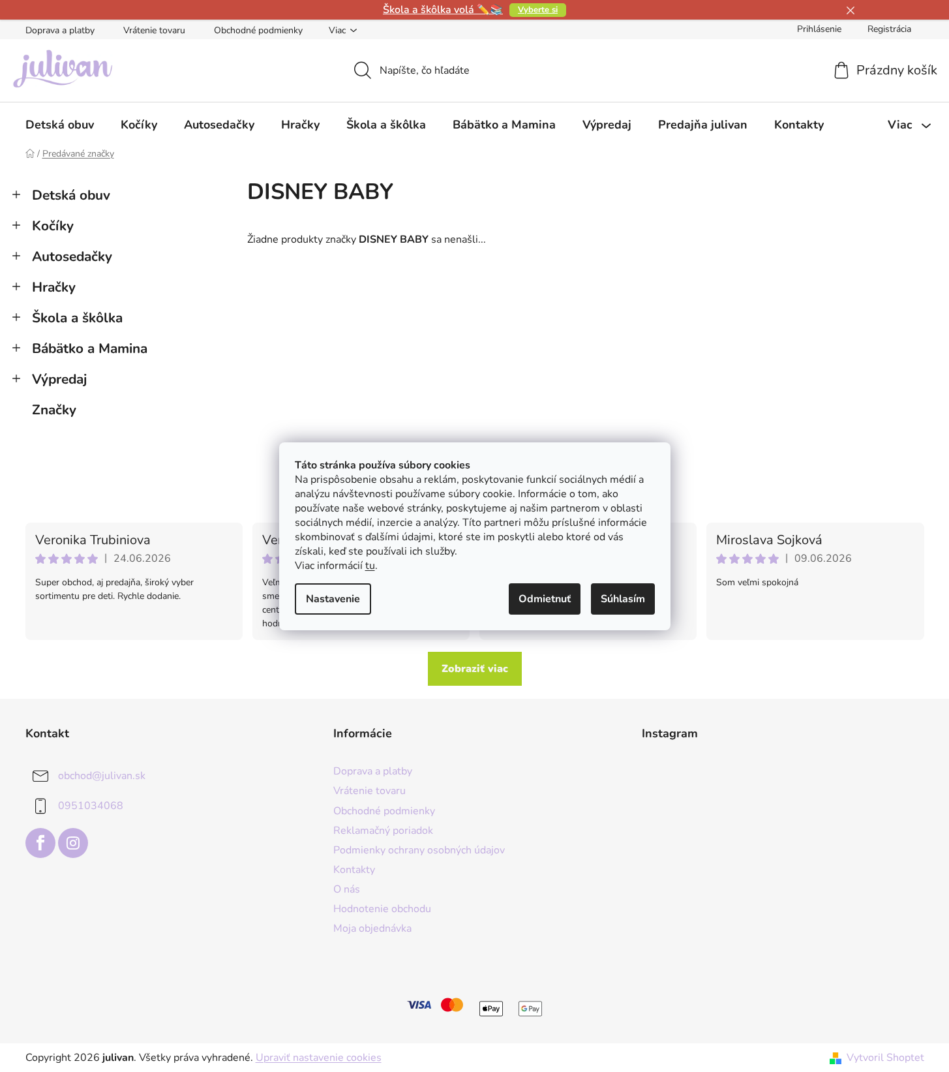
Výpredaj (59, 379)
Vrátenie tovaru (154, 30)
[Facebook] (40, 843)
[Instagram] (73, 843)
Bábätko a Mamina (89, 348)
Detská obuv (71, 195)
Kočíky (53, 226)
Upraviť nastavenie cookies (319, 1057)
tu (370, 566)
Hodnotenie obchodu (382, 909)
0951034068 (90, 806)
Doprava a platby (60, 30)
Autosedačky (72, 256)
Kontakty (354, 870)
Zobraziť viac (475, 669)
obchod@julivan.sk (101, 776)
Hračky (54, 287)
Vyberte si (538, 10)
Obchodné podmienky (258, 30)
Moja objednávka (372, 928)
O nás (346, 889)
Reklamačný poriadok (383, 830)
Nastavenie (333, 599)
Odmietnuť (545, 599)
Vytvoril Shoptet (885, 1057)
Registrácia (889, 29)
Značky (54, 410)
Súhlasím (623, 599)
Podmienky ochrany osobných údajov (419, 850)
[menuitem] (59, 124)
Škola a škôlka (77, 318)
